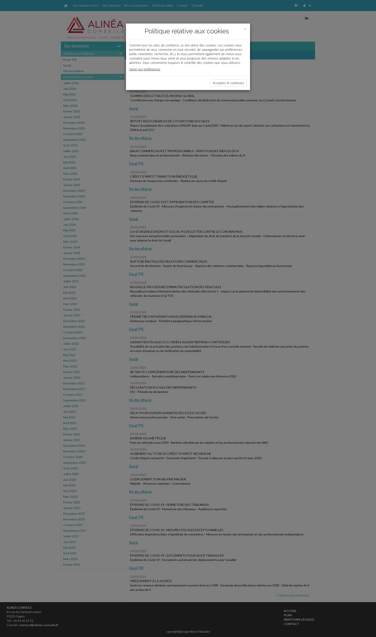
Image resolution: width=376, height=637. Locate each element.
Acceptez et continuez (228, 83)
